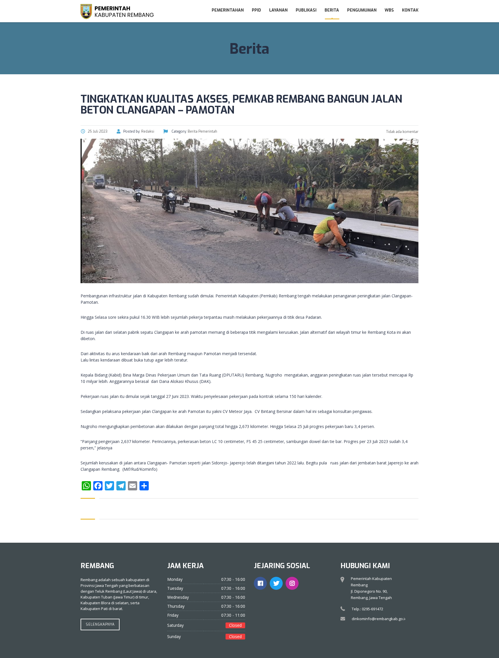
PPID (256, 10)
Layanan (278, 10)
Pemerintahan (228, 10)
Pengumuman (362, 10)
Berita (332, 10)
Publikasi (306, 10)
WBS (389, 10)
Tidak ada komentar (401, 131)
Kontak (410, 10)
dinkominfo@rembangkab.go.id (379, 618)
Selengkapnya (100, 624)
